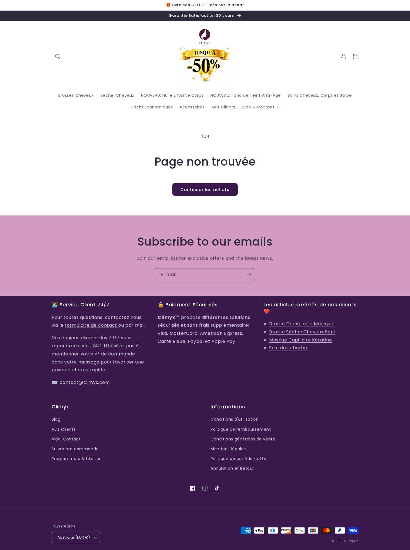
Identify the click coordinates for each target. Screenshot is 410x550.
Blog (56, 419)
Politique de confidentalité (238, 458)
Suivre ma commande (75, 449)
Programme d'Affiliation (77, 458)
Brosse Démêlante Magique (301, 324)
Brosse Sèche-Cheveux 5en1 (302, 332)
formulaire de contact (91, 325)
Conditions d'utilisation (235, 419)
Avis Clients (64, 429)
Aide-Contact (66, 439)
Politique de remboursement (241, 429)
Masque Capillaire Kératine (300, 340)
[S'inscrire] (249, 274)
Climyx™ (351, 541)
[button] (58, 56)
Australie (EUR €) (73, 537)
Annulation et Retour (232, 468)
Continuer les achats (205, 189)
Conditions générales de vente (243, 439)
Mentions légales (228, 449)
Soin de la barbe (288, 348)
